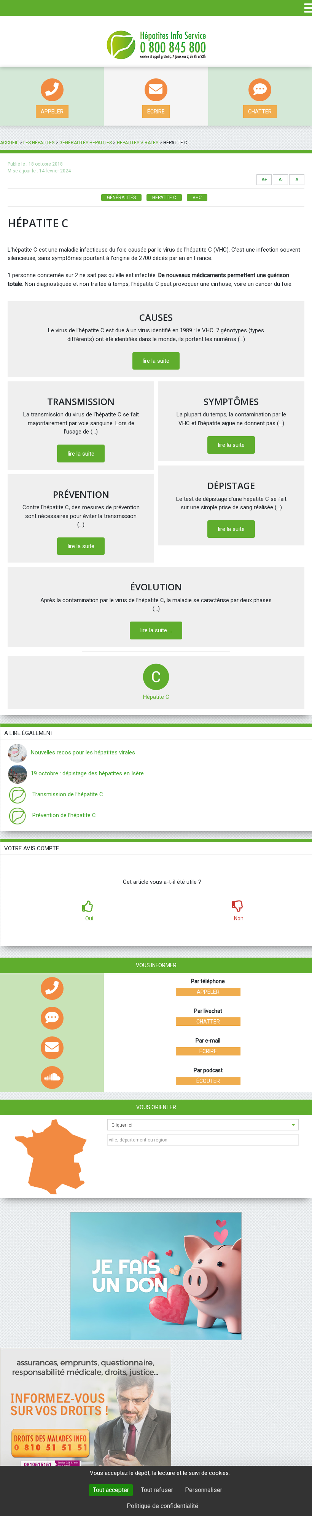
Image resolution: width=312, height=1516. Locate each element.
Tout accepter (111, 1490)
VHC (197, 197)
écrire (156, 111)
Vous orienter (156, 1107)
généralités (121, 197)
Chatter (260, 111)
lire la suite (156, 360)
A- (281, 179)
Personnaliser (203, 1490)
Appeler (52, 111)
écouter (208, 1081)
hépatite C (164, 197)
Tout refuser (157, 1490)
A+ (264, 179)
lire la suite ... (156, 630)
